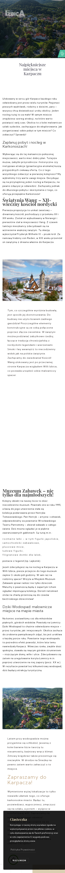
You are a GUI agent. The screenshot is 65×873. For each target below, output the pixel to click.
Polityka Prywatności (23, 849)
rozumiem (19, 860)
